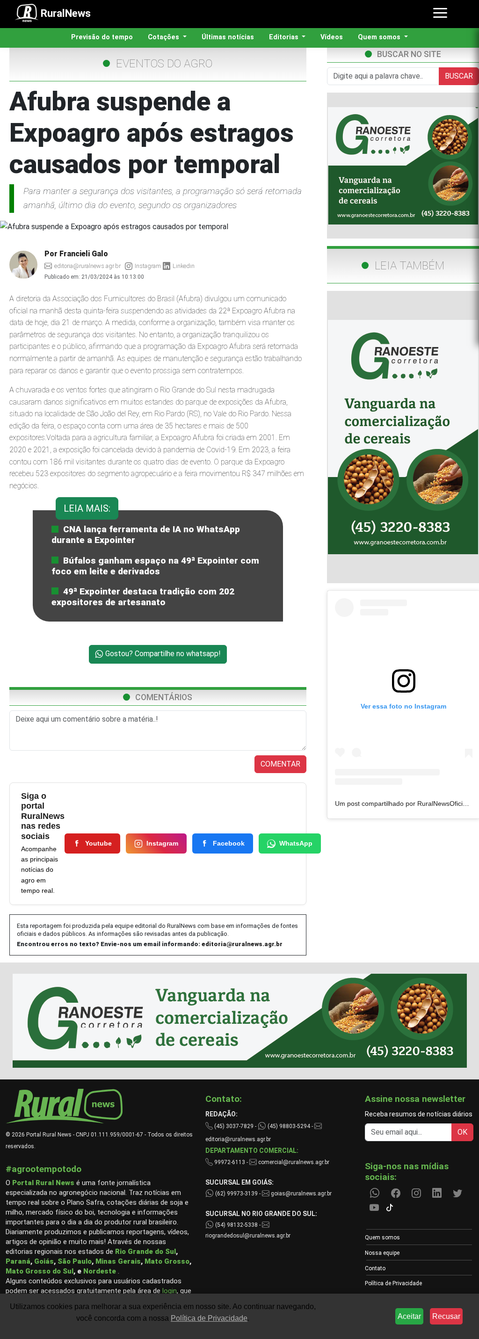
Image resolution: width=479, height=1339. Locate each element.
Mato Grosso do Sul (39, 1271)
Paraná (18, 1261)
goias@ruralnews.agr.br (300, 1193)
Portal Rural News (43, 1183)
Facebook (229, 843)
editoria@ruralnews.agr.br (242, 944)
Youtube (98, 843)
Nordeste (99, 1271)
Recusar (446, 1316)
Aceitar (409, 1316)
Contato (375, 1268)
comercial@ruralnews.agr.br (293, 1162)
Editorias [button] (284, 37)
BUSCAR (459, 76)
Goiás (44, 1261)
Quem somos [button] (380, 37)
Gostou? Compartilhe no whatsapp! (162, 653)
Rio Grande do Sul (145, 1251)
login (169, 1291)
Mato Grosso (167, 1261)
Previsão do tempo (102, 37)
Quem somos (382, 1237)
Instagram (162, 843)
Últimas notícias (228, 37)
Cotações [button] (164, 37)
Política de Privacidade (393, 1283)
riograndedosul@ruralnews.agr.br (247, 1235)
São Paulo (75, 1261)
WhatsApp (295, 843)
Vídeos (331, 37)
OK (462, 1132)
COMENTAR (280, 764)
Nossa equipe (382, 1253)
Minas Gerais (118, 1261)
